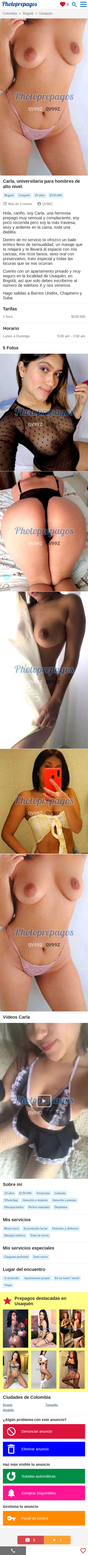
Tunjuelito (51, 1405)
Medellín (8, 1410)
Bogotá (7, 1405)
